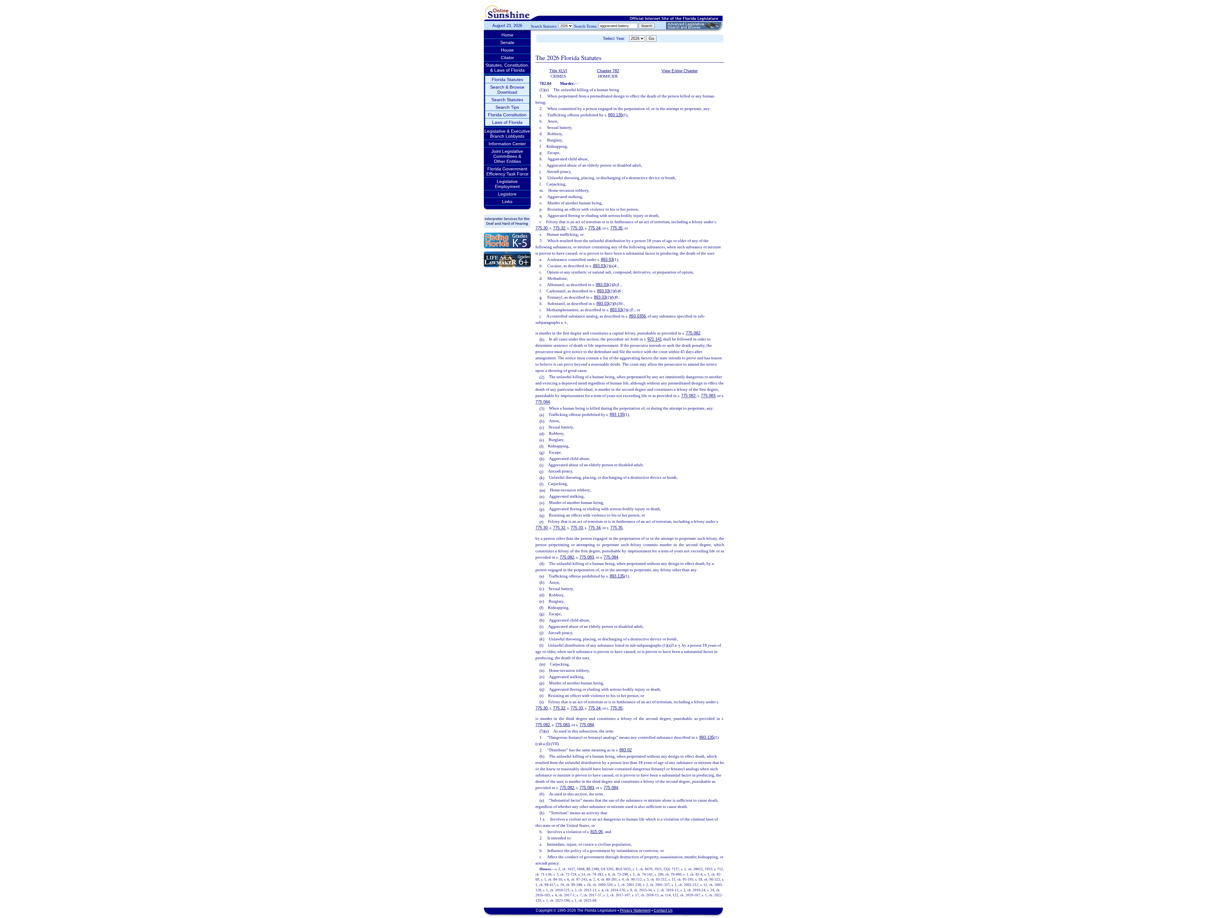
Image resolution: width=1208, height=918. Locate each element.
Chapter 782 (608, 71)
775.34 (594, 228)
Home (507, 34)
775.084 (542, 402)
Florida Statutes (507, 79)
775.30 (541, 228)
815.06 (596, 831)
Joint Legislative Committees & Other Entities (507, 156)
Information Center (507, 143)
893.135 (615, 115)
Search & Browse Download (507, 90)
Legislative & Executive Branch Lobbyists (507, 134)
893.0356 (637, 316)
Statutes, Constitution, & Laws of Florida (507, 68)
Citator (507, 57)
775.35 (616, 228)
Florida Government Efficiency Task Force (507, 171)
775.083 (708, 396)
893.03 (607, 259)
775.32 (559, 228)
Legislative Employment (507, 184)
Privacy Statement (635, 910)
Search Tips (507, 107)
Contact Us (663, 910)
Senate (507, 42)
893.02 (625, 750)
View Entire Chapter (680, 71)
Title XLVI (558, 71)
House (507, 50)
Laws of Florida (507, 122)
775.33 (577, 228)
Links (507, 201)
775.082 (693, 333)
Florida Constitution (507, 114)
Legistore (507, 193)
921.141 (654, 339)
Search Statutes (507, 99)
